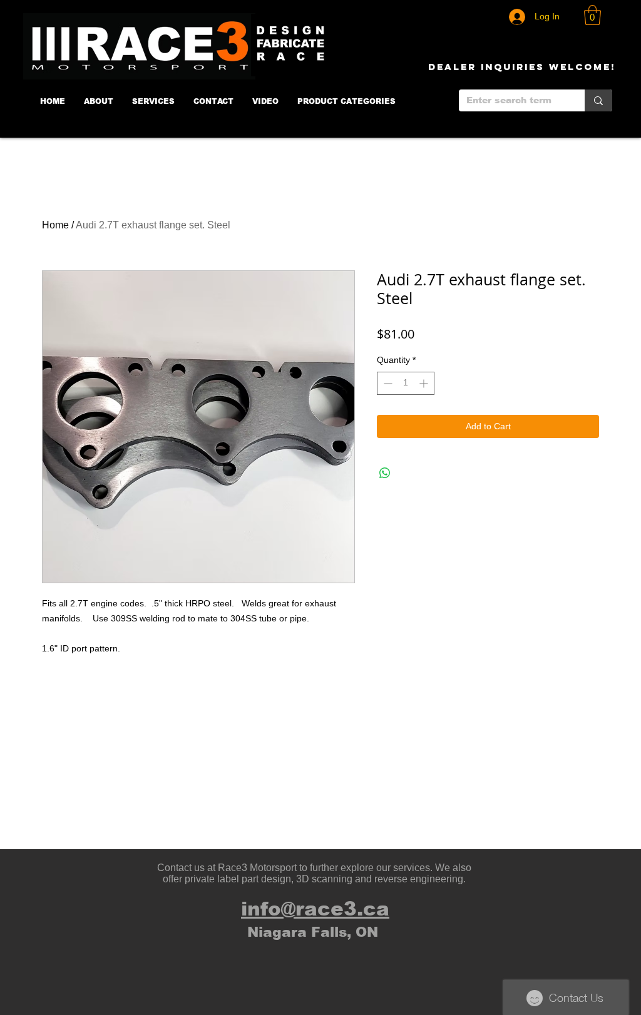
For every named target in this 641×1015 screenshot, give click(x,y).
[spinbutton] (405, 383)
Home (55, 225)
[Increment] (425, 383)
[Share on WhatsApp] (384, 473)
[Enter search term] (598, 100)
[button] (592, 15)
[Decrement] (386, 383)
